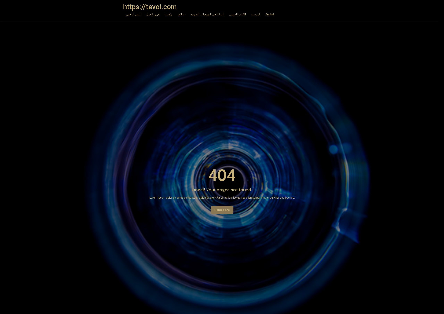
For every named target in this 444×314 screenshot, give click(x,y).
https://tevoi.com (150, 7)
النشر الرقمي (133, 14)
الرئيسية (256, 14)
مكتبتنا (168, 14)
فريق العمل (153, 14)
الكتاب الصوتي (237, 14)
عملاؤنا (181, 14)
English (270, 14)
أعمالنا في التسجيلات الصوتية (207, 14)
